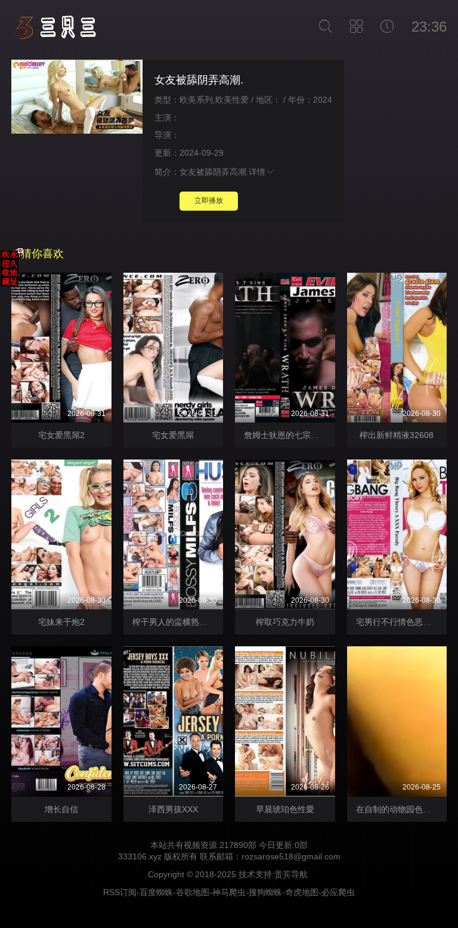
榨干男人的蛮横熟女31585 (181, 622)
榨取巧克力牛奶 (285, 622)
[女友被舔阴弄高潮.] (77, 98)
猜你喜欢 (42, 254)
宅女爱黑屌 (173, 435)
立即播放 (208, 200)
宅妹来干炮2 (61, 622)
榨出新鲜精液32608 (397, 435)
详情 (257, 172)
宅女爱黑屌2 (61, 435)
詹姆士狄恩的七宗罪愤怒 (290, 435)
